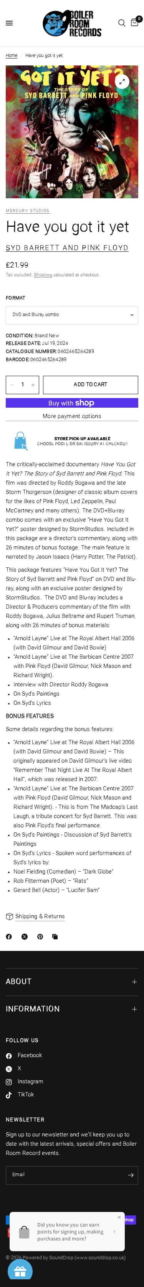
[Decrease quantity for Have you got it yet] (12, 385)
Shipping (43, 275)
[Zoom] (122, 81)
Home (11, 56)
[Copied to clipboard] (56, 936)
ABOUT (19, 982)
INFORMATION (33, 1009)
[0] (133, 23)
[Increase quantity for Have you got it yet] (33, 385)
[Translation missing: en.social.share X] (26, 936)
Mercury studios (28, 211)
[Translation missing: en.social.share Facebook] (10, 936)
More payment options (72, 417)
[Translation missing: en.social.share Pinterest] (41, 936)
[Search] (122, 23)
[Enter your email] (130, 1175)
